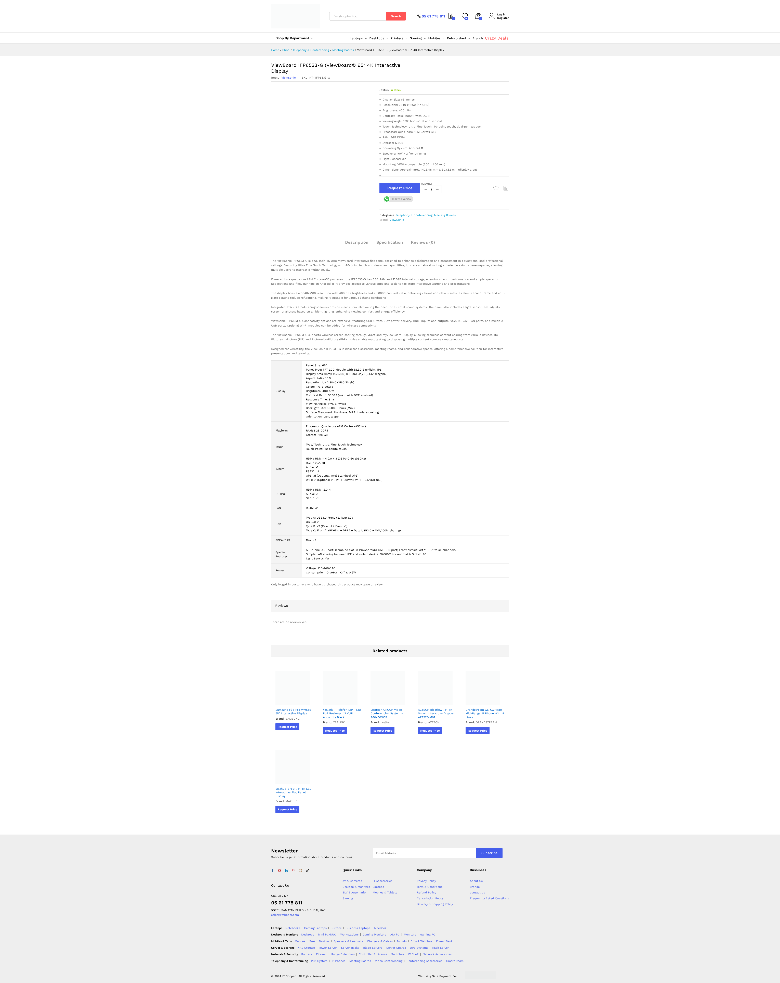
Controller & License (373, 954)
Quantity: (426, 184)
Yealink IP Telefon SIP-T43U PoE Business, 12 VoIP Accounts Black (342, 713)
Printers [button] (397, 38)
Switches (397, 954)
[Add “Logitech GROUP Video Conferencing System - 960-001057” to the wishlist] (389, 701)
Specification (389, 242)
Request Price (399, 188)
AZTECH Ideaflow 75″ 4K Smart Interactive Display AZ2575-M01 (436, 713)
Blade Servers (372, 947)
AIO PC (395, 934)
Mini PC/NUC (327, 934)
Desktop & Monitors (356, 886)
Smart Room (455, 960)
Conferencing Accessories (424, 960)
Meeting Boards (445, 215)
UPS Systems (419, 947)
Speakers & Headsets (348, 941)
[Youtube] (279, 870)
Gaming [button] (416, 38)
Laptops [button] (356, 38)
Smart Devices (319, 941)
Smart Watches (421, 941)
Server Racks (350, 947)
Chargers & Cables (380, 941)
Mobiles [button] (434, 38)
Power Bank (444, 941)
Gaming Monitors (374, 934)
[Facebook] (272, 870)
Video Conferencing (388, 960)
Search (396, 16)
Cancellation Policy (430, 898)
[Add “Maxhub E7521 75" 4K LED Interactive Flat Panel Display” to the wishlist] (293, 779)
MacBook (380, 928)
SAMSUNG (293, 718)
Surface (336, 928)
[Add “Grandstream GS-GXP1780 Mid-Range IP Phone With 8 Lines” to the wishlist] (484, 701)
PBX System (319, 960)
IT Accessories (382, 880)
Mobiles (300, 941)
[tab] (356, 244)
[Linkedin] (286, 870)
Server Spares (396, 947)
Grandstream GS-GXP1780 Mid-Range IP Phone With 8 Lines (485, 713)
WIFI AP (413, 954)
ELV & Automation (354, 892)
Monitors (410, 934)
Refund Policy (426, 892)
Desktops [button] (376, 38)
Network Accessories (437, 954)
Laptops (378, 886)
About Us (476, 880)
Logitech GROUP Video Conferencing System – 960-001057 (386, 713)
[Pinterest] (293, 870)
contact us (477, 892)
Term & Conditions (429, 886)
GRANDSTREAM (486, 722)
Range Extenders (343, 954)
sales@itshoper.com (285, 914)
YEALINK (339, 722)
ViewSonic (288, 77)
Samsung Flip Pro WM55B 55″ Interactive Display (293, 711)
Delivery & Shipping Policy (435, 904)
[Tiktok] (307, 870)
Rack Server (440, 947)
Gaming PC (427, 934)
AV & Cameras (352, 880)
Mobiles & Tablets (385, 892)
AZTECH (433, 722)
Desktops (307, 934)
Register (503, 17)
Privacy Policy (426, 880)
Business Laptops (358, 928)
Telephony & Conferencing (414, 215)
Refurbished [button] (456, 38)
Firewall (321, 954)
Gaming (347, 898)
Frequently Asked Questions (489, 898)
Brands (477, 38)
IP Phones (338, 960)
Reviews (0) (423, 242)
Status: (384, 90)
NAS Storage (306, 947)
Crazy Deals (496, 38)
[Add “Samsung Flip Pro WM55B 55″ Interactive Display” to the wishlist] (293, 701)
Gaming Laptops (315, 928)
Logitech (386, 722)
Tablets (402, 941)
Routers (306, 954)
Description (356, 242)
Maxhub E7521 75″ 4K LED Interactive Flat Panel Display (293, 792)
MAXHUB (291, 801)
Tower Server (328, 947)
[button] (506, 188)
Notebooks (292, 928)
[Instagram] (300, 870)
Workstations (349, 934)
